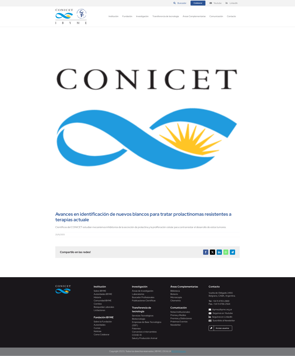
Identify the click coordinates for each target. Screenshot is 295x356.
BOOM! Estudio (179, 351)
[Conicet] (63, 286)
